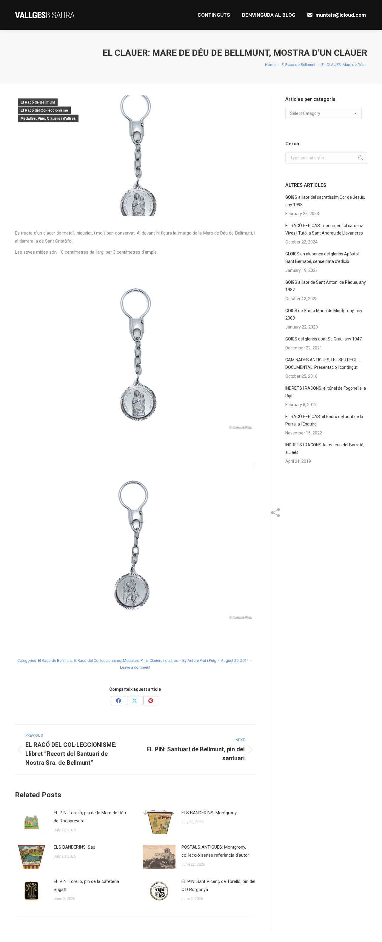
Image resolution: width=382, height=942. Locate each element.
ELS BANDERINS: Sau (74, 847)
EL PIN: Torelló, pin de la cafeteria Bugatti (86, 885)
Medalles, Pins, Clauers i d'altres (48, 118)
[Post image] (31, 822)
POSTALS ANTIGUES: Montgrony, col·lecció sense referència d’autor (215, 851)
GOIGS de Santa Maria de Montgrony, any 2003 (323, 314)
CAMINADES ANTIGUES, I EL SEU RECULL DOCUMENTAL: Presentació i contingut (323, 363)
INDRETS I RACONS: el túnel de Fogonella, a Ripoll (325, 392)
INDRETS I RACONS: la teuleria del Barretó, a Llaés (324, 449)
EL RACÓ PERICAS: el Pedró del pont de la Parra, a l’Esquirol (324, 420)
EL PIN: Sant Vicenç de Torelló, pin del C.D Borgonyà (218, 885)
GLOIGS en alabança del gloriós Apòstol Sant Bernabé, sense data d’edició (322, 258)
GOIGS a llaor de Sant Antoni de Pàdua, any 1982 (325, 286)
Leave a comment (135, 667)
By (199, 660)
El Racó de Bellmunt (38, 102)
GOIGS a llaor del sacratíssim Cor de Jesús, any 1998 (325, 201)
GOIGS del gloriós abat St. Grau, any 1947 (323, 339)
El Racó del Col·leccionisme (44, 110)
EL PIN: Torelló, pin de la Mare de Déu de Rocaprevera (90, 817)
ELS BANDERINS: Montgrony (209, 812)
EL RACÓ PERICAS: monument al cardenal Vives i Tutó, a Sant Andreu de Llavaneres (324, 229)
